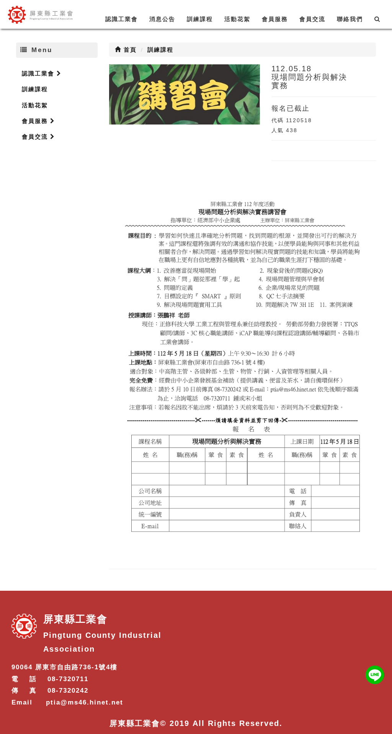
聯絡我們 (350, 19)
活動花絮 (237, 19)
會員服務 (275, 19)
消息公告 (162, 19)
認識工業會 (121, 19)
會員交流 (312, 19)
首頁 (129, 49)
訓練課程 (200, 19)
